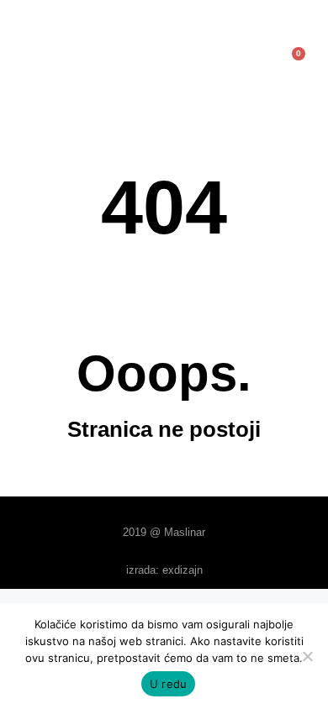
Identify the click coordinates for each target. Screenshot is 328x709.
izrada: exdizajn (164, 570)
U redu (169, 684)
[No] (307, 656)
